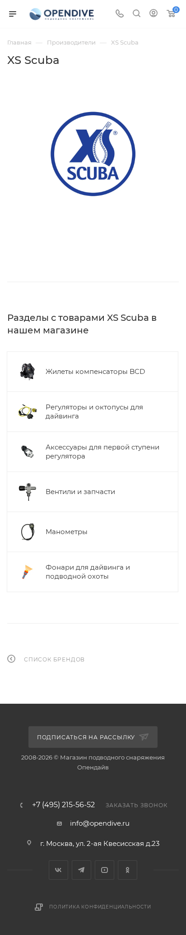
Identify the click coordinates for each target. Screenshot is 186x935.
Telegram (81, 870)
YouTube (104, 870)
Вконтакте (58, 870)
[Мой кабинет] (153, 14)
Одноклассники (127, 870)
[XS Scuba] (93, 154)
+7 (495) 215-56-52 (63, 805)
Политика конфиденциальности (100, 907)
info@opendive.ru (100, 823)
